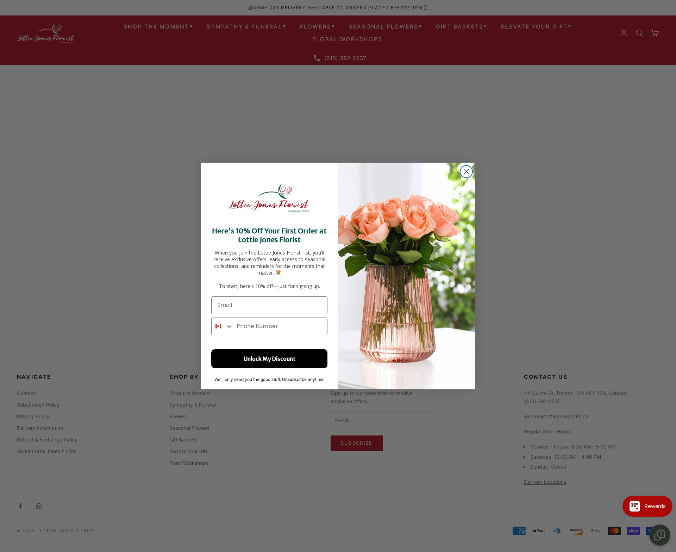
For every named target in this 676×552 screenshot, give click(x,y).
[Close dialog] (466, 171)
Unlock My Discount (269, 358)
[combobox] (222, 326)
